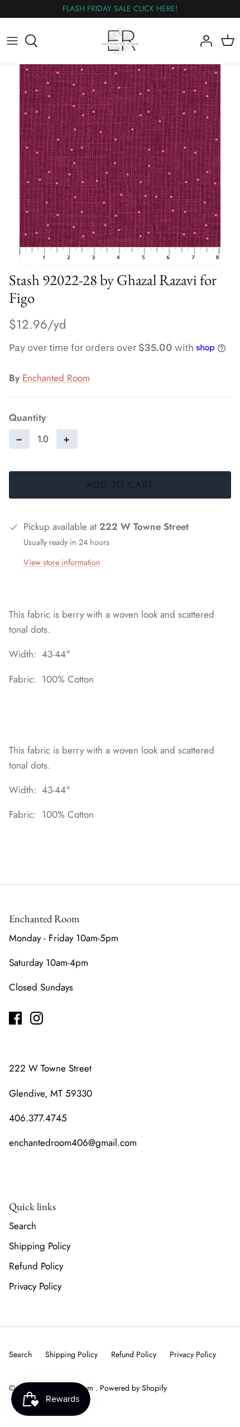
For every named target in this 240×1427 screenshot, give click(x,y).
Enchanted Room (56, 378)
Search (22, 1225)
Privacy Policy (35, 1286)
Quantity (27, 417)
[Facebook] (15, 1018)
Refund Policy (36, 1266)
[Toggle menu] (12, 41)
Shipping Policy (39, 1246)
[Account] (203, 41)
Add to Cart (120, 484)
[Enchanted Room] (120, 40)
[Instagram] (36, 1018)
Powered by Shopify (133, 1387)
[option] (120, 165)
